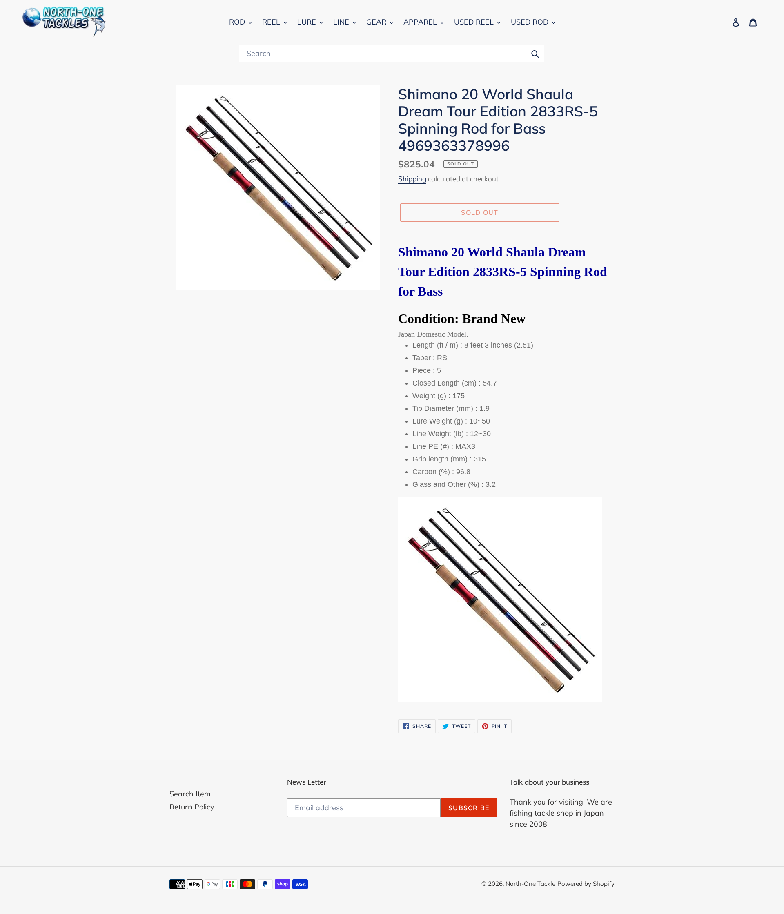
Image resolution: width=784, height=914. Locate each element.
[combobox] (391, 53)
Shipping (412, 178)
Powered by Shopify (586, 883)
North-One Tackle (530, 883)
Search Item (190, 793)
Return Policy (191, 806)
